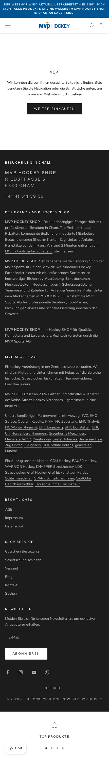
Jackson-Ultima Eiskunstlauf (57, 484)
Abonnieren (26, 653)
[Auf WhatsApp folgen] (47, 672)
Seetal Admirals (65, 439)
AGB (8, 509)
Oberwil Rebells (30, 421)
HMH (49, 421)
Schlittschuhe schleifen (23, 560)
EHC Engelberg (51, 427)
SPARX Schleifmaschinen (54, 478)
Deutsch (52, 688)
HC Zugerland (66, 421)
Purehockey (42, 439)
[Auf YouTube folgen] (34, 672)
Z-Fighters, (33, 445)
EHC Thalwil (89, 421)
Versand (11, 568)
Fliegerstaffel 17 (18, 439)
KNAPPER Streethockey (55, 466)
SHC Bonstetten (77, 427)
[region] (54, 730)
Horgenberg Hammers (29, 433)
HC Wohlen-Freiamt (21, 427)
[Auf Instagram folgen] (20, 672)
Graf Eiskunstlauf (62, 472)
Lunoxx (11, 450)
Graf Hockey (36, 472)
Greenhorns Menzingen (67, 433)
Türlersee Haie (90, 439)
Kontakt (11, 585)
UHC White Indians (58, 445)
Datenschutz (15, 526)
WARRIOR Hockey (19, 466)
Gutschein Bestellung (22, 551)
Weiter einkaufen (54, 109)
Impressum (14, 517)
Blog (8, 576)
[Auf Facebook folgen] (7, 672)
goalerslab (83, 445)
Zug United (14, 445)
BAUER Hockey (84, 460)
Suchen (11, 593)
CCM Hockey (60, 460)
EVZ (84, 415)
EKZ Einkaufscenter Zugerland (28, 251)
